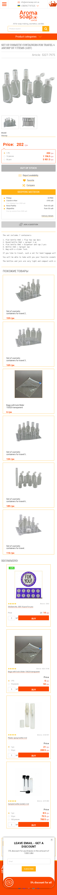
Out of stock (28, 168)
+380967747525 (28, 6)
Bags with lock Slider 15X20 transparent (24, 672)
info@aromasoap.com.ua (30, 2)
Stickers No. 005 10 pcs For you (20, 607)
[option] (10, 122)
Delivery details (47, 216)
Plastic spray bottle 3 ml (17, 738)
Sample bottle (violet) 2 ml (18, 804)
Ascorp (4, 136)
